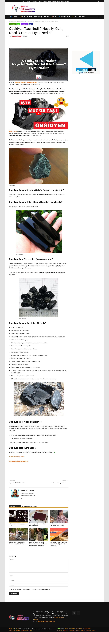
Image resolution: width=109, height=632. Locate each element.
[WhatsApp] (33, 43)
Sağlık (24, 21)
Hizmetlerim (79, 628)
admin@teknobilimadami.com (46, 621)
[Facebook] (21, 43)
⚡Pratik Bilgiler (26, 17)
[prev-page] (10, 549)
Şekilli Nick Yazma (65, 1)
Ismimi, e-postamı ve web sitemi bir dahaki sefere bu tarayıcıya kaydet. (30, 589)
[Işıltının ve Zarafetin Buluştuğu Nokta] (18, 516)
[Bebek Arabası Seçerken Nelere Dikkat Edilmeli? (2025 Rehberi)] (18, 534)
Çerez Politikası (70, 630)
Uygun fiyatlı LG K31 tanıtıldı (17, 483)
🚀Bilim (53, 17)
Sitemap (77, 630)
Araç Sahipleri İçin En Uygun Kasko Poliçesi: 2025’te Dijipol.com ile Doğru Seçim (58, 544)
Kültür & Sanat (24, 24)
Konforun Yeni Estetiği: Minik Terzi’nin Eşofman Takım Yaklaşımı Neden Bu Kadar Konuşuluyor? (38, 544)
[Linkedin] (29, 43)
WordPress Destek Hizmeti (54, 1)
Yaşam (30, 24)
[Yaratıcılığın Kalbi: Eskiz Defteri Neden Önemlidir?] (38, 516)
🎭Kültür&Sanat (64, 17)
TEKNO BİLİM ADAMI (16, 36)
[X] (98, 1)
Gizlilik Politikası (86, 628)
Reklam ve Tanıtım (43, 1)
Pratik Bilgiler (18, 21)
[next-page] (13, 549)
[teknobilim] (19, 617)
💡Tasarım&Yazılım (78, 17)
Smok (31, 630)
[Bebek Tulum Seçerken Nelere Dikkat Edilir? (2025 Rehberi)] (59, 516)
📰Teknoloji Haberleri (41, 17)
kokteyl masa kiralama (14, 630)
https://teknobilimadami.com (27, 493)
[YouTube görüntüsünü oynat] (38, 113)
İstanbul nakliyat (24, 630)
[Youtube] (78, 613)
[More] (37, 43)
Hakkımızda (34, 1)
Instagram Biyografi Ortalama (60, 483)
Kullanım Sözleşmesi (86, 630)
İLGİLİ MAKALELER (15, 506)
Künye (24, 1)
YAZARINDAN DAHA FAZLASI (29, 506)
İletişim (28, 1)
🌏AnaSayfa (14, 17)
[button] (98, 17)
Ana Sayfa (11, 21)
